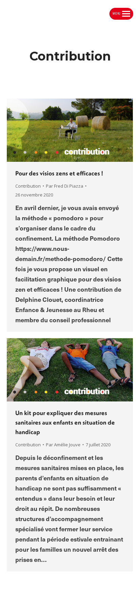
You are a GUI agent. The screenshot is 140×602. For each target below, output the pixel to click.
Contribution (28, 186)
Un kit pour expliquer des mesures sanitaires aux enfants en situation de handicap (65, 422)
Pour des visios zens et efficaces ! (59, 173)
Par (64, 186)
